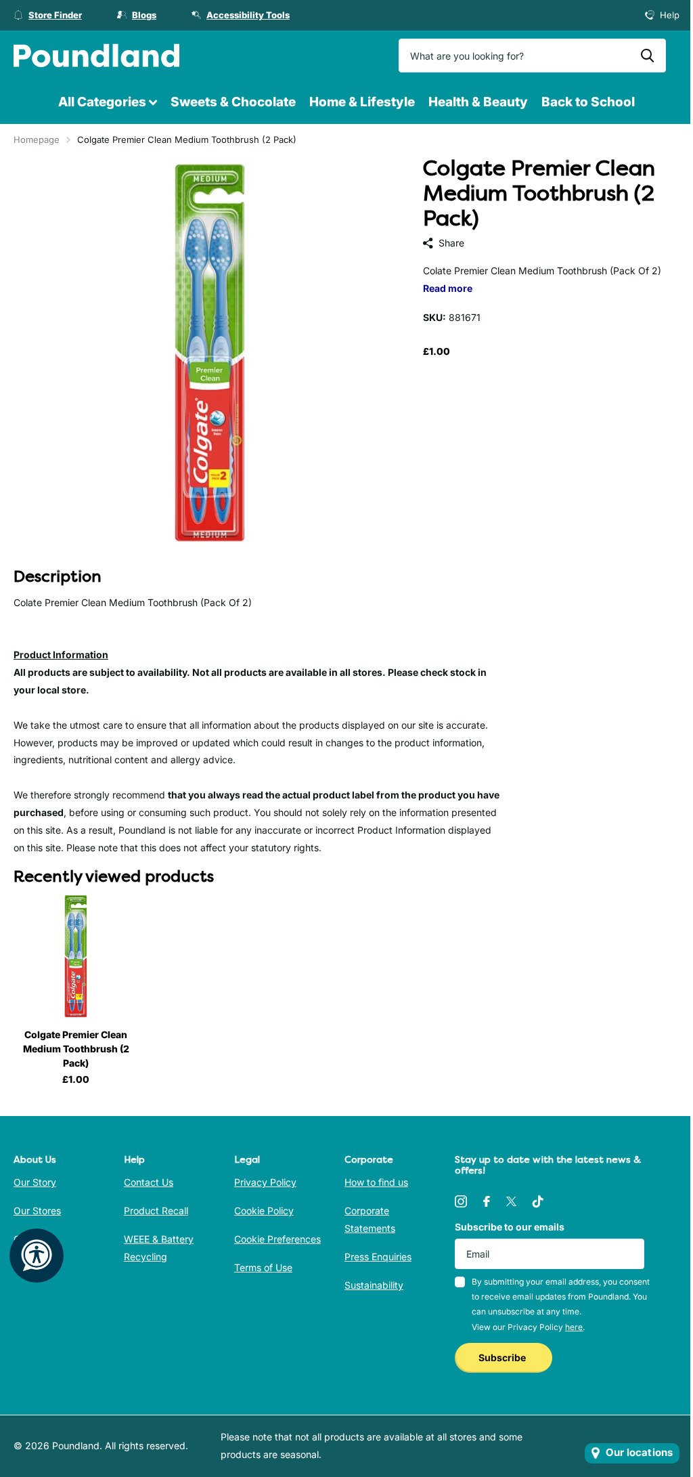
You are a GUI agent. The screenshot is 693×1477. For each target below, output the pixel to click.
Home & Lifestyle (362, 102)
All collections (107, 103)
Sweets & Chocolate (233, 102)
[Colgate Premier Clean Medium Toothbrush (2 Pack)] (76, 956)
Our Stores (37, 1210)
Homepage (37, 139)
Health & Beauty (478, 102)
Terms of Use (263, 1267)
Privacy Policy (265, 1182)
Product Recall (156, 1210)
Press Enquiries (377, 1256)
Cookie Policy (264, 1210)
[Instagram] (461, 1201)
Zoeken (647, 55)
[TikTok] (538, 1201)
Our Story (35, 1182)
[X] (511, 1201)
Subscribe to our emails (509, 1227)
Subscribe (503, 1357)
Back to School (588, 102)
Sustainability (373, 1285)
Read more (447, 288)
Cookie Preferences (277, 1239)
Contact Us (148, 1182)
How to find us (376, 1182)
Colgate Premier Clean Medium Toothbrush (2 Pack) (76, 1049)
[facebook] (486, 1201)
